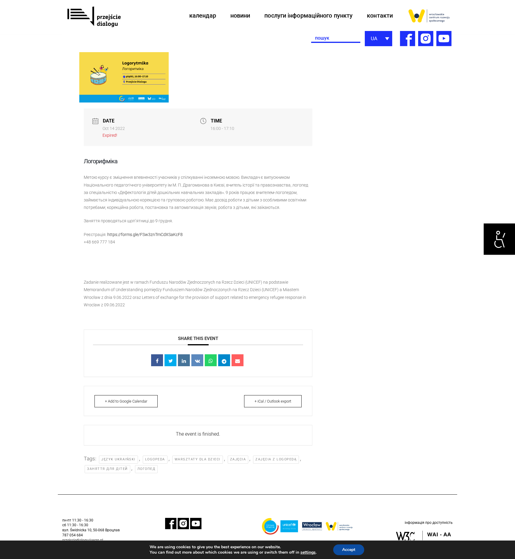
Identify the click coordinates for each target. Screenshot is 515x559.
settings (308, 552)
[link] (499, 239)
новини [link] (240, 15)
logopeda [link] (155, 459)
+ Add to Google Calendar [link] (126, 401)
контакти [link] (380, 15)
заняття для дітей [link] (107, 469)
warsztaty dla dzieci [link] (198, 459)
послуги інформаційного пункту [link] (308, 15)
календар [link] (202, 15)
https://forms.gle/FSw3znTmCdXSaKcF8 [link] (145, 234)
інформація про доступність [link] (429, 523)
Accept (348, 549)
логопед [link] (146, 469)
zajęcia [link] (238, 459)
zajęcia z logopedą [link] (276, 459)
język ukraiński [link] (118, 459)
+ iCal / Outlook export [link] (273, 401)
